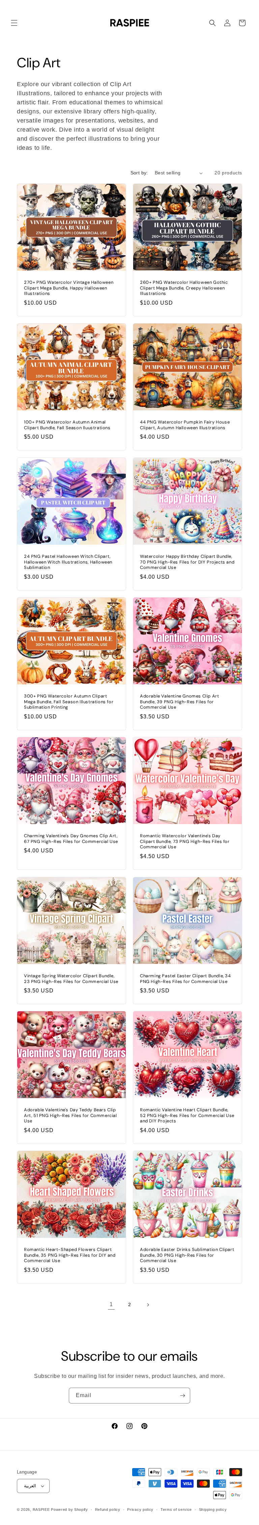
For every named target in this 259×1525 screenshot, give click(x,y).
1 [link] (111, 1304)
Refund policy (107, 1509)
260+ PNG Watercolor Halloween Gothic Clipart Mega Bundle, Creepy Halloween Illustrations (184, 288)
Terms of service (176, 1509)
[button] (14, 22)
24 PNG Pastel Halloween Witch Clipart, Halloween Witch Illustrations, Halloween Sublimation (68, 561)
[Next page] (147, 1304)
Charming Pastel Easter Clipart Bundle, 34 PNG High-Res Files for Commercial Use (185, 978)
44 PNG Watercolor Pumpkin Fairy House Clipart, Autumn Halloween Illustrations (185, 425)
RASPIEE (41, 1509)
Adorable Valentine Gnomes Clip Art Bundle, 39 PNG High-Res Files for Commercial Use (179, 701)
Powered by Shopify (69, 1509)
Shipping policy (213, 1509)
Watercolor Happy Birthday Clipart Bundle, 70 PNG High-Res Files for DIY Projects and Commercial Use (187, 561)
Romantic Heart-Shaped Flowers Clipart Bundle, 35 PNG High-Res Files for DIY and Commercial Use (70, 1255)
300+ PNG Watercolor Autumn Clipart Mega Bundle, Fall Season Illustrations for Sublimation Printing (68, 701)
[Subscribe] (182, 1395)
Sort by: (139, 172)
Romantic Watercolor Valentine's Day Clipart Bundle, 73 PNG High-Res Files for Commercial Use (185, 841)
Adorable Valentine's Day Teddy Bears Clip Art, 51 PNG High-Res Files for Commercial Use (70, 1115)
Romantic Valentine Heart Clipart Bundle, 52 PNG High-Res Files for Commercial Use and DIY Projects (187, 1115)
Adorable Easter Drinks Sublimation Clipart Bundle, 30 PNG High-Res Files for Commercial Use (187, 1255)
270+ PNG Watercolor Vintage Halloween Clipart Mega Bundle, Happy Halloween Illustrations (68, 288)
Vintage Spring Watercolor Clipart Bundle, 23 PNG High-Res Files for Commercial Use (71, 978)
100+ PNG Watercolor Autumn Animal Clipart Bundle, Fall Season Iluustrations (67, 425)
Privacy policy (140, 1509)
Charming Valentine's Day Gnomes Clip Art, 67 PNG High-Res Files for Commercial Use (71, 838)
